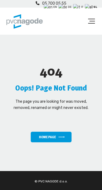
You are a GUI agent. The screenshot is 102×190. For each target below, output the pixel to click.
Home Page (47, 137)
